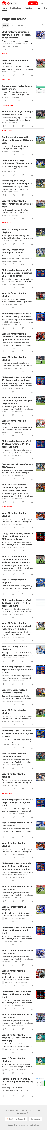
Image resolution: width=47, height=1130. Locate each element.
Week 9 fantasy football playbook (14, 775)
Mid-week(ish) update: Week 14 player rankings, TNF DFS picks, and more (16, 444)
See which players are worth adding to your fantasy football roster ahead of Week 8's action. (17, 893)
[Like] (3, 307)
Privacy (31, 1110)
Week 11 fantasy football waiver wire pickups (14, 691)
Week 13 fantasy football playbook (14, 514)
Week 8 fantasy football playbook (14, 844)
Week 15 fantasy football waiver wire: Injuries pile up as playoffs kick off (17, 400)
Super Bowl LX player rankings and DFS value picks (17, 113)
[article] (23, 41)
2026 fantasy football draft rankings (16, 62)
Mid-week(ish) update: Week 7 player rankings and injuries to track (17, 930)
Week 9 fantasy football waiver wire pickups (17, 824)
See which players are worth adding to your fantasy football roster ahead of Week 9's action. (17, 830)
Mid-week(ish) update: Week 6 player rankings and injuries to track (17, 994)
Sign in (42, 3)
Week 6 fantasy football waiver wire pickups (17, 1016)
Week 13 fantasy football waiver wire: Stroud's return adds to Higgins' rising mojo (16, 559)
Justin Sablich (13, 46)
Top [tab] (12, 25)
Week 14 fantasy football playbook (14, 422)
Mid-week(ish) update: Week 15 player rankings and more (16, 378)
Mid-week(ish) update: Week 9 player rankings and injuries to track (17, 802)
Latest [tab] (5, 25)
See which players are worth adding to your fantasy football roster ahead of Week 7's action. (17, 957)
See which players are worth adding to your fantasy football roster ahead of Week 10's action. (17, 760)
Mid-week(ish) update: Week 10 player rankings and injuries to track (17, 733)
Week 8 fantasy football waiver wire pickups (17, 888)
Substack (11, 1125)
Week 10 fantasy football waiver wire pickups (14, 755)
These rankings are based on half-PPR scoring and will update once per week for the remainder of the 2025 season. (17, 471)
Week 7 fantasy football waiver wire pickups (17, 952)
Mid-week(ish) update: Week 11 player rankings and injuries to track (17, 669)
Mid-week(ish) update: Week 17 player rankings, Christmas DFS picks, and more (17, 273)
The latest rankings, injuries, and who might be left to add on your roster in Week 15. (17, 384)
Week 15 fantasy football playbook (14, 358)
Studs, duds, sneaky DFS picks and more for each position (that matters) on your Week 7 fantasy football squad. (17, 914)
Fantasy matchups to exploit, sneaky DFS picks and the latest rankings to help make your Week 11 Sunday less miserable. (17, 653)
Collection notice (23, 1113)
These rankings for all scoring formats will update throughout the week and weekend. (17, 257)
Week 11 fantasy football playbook (14, 647)
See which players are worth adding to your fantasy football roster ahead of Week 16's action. (17, 344)
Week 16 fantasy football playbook (14, 294)
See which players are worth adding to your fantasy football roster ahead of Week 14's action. (17, 494)
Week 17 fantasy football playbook (14, 231)
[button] (4, 8)
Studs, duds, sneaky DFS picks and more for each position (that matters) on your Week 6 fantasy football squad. (17, 978)
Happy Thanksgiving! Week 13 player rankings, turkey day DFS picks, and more (17, 536)
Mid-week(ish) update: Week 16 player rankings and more (16, 315)
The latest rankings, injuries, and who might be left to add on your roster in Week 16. (17, 320)
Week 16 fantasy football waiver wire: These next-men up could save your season (16, 337)
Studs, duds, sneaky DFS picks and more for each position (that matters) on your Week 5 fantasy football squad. (17, 1045)
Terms (37, 1110)
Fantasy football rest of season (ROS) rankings (17, 465)
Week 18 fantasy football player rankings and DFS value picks (17, 204)
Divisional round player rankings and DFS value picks (17, 161)
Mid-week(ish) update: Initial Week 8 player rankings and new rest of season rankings (16, 866)
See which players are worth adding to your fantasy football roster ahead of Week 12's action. (17, 633)
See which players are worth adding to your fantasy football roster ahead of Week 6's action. (17, 1021)
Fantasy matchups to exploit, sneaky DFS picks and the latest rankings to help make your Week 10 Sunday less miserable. (17, 717)
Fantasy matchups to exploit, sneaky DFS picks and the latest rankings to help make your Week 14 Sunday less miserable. (17, 428)
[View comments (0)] (13, 74)
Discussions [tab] (20, 25)
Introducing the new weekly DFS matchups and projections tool (17, 1082)
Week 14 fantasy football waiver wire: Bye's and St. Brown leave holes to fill (14, 487)
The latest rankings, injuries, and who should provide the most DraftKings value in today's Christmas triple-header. (17, 280)
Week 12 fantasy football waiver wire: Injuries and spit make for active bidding (16, 626)
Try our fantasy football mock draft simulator (17, 87)
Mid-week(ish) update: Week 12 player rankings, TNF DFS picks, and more (16, 603)
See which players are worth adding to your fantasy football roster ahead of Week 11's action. (17, 697)
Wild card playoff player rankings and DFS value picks (17, 182)
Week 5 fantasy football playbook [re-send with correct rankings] (17, 1038)
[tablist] (14, 25)
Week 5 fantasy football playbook (14, 1059)
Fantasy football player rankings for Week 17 (13, 251)
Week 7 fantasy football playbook (14, 908)
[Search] (42, 25)
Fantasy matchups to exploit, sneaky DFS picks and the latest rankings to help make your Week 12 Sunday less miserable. (17, 520)
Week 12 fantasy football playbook (14, 581)
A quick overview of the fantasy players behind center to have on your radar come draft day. (18, 42)
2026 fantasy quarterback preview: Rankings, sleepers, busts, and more (16, 35)
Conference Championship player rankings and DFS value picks (17, 140)
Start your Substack (17, 1119)
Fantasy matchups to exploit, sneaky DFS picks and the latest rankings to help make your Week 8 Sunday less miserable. (17, 781)
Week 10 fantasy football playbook (14, 711)
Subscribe (33, 3)
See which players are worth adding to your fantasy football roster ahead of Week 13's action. (17, 566)
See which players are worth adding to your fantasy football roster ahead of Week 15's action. (17, 407)
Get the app (35, 1119)
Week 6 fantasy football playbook (14, 972)
